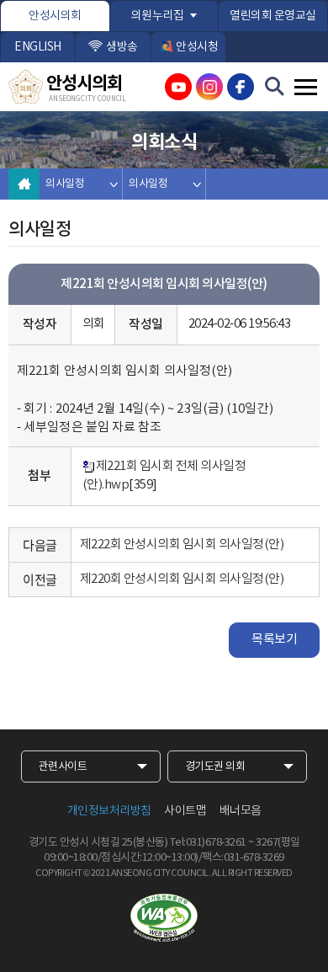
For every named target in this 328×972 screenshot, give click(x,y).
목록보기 (274, 640)
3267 (267, 842)
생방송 (122, 47)
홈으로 (24, 184)
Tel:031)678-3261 (208, 842)
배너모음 (241, 811)
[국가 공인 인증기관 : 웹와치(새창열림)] (164, 918)
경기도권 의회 (215, 767)
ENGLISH (37, 47)
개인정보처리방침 (109, 811)
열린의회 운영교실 (273, 16)
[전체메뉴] (306, 87)
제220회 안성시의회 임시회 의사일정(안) (182, 579)
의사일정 (64, 184)
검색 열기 (275, 86)
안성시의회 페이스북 (240, 86)
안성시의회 (55, 16)
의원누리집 (157, 16)
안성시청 (197, 47)
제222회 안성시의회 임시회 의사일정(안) (182, 544)
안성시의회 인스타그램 (209, 86)
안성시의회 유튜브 (178, 86)
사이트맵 (185, 811)
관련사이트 (63, 767)
